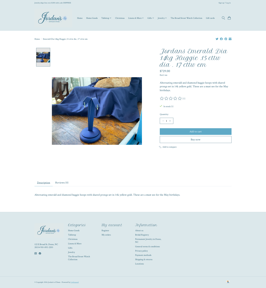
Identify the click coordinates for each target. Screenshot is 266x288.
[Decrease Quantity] (163, 121)
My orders (106, 234)
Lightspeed (75, 282)
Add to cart (195, 131)
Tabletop (72, 234)
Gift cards (210, 18)
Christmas (120, 18)
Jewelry (71, 252)
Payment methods (143, 255)
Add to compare (169, 146)
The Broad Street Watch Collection (186, 18)
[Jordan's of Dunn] (53, 18)
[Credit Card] (228, 282)
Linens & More (74, 243)
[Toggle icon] (223, 18)
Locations (139, 263)
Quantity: (164, 114)
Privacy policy (141, 250)
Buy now (195, 139)
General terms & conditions (147, 246)
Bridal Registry (142, 234)
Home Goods (92, 18)
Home (80, 18)
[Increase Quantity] (170, 121)
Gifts (70, 247)
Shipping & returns (143, 259)
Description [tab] (43, 182)
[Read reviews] (171, 99)
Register (105, 230)
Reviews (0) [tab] (62, 182)
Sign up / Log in (225, 3)
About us (139, 230)
